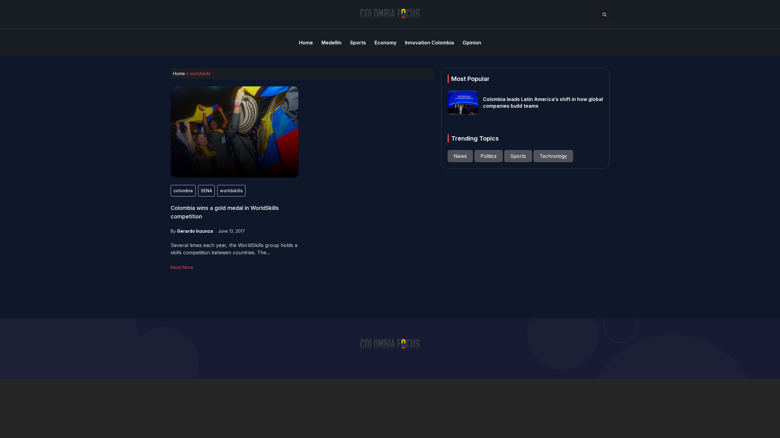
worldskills (231, 190)
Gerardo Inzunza (195, 231)
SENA (206, 190)
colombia (183, 190)
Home (179, 73)
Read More (182, 267)
